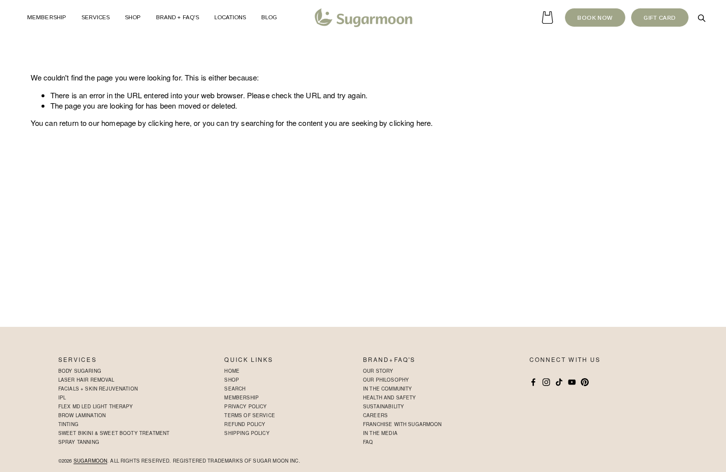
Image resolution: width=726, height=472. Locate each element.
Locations (230, 17)
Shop (231, 379)
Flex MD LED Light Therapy (95, 406)
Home (232, 370)
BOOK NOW (594, 18)
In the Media (380, 433)
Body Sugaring (79, 370)
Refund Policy (244, 424)
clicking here (169, 123)
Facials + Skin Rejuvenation (98, 388)
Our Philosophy (386, 379)
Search (234, 388)
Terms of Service (249, 415)
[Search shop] (701, 17)
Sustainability (383, 406)
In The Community (387, 388)
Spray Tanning (78, 441)
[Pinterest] (585, 382)
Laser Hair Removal (86, 379)
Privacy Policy (245, 406)
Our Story (378, 370)
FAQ (368, 441)
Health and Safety (389, 397)
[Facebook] (533, 382)
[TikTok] (559, 382)
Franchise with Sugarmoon (402, 424)
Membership (46, 17)
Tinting (68, 424)
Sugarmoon (90, 461)
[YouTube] (572, 382)
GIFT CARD (660, 18)
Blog (269, 17)
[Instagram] (546, 382)
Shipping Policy (246, 433)
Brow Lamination (82, 415)
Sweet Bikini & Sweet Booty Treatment (113, 433)
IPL (62, 397)
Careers (375, 415)
